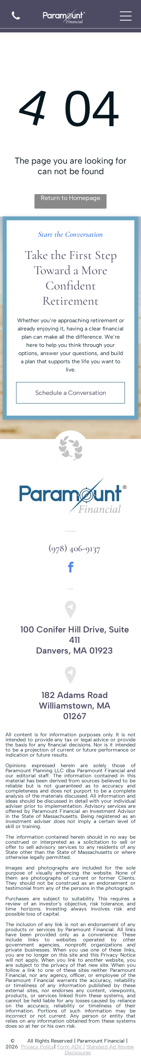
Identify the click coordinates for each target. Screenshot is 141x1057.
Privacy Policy (37, 1047)
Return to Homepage (70, 198)
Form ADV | (71, 1047)
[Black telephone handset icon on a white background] (16, 20)
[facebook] (70, 568)
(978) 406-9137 (74, 548)
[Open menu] (126, 16)
